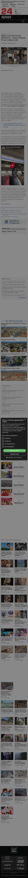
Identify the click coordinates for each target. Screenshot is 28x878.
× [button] (24, 419)
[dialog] (14, 439)
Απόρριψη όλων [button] (14, 454)
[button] (14, 457)
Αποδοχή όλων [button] (14, 450)
